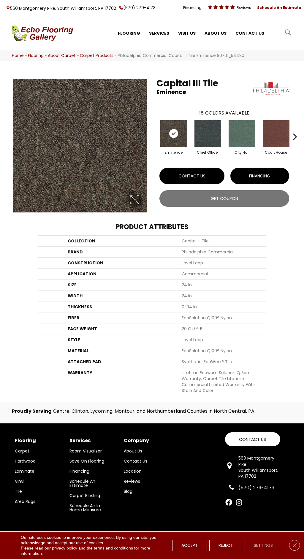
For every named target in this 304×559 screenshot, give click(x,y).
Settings (263, 545)
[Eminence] (174, 133)
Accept (189, 545)
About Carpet (62, 55)
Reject (225, 545)
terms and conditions (113, 548)
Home (18, 55)
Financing (259, 176)
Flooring (36, 55)
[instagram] (239, 503)
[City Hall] (242, 133)
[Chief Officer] (208, 133)
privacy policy (64, 548)
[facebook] (228, 503)
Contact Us (191, 176)
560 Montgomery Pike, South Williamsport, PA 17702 (63, 8)
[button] (252, 439)
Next (295, 128)
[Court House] (276, 133)
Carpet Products (96, 55)
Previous (153, 128)
